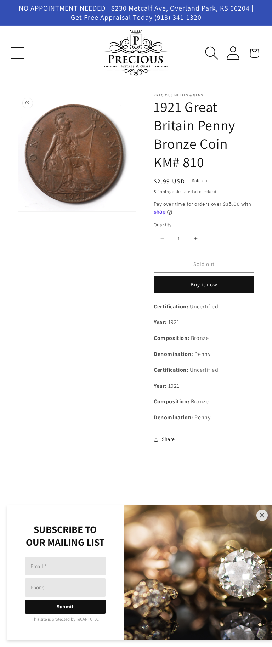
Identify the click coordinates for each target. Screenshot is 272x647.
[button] (17, 53)
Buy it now (204, 284)
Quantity (162, 225)
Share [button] (168, 439)
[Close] (262, 515)
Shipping (163, 191)
